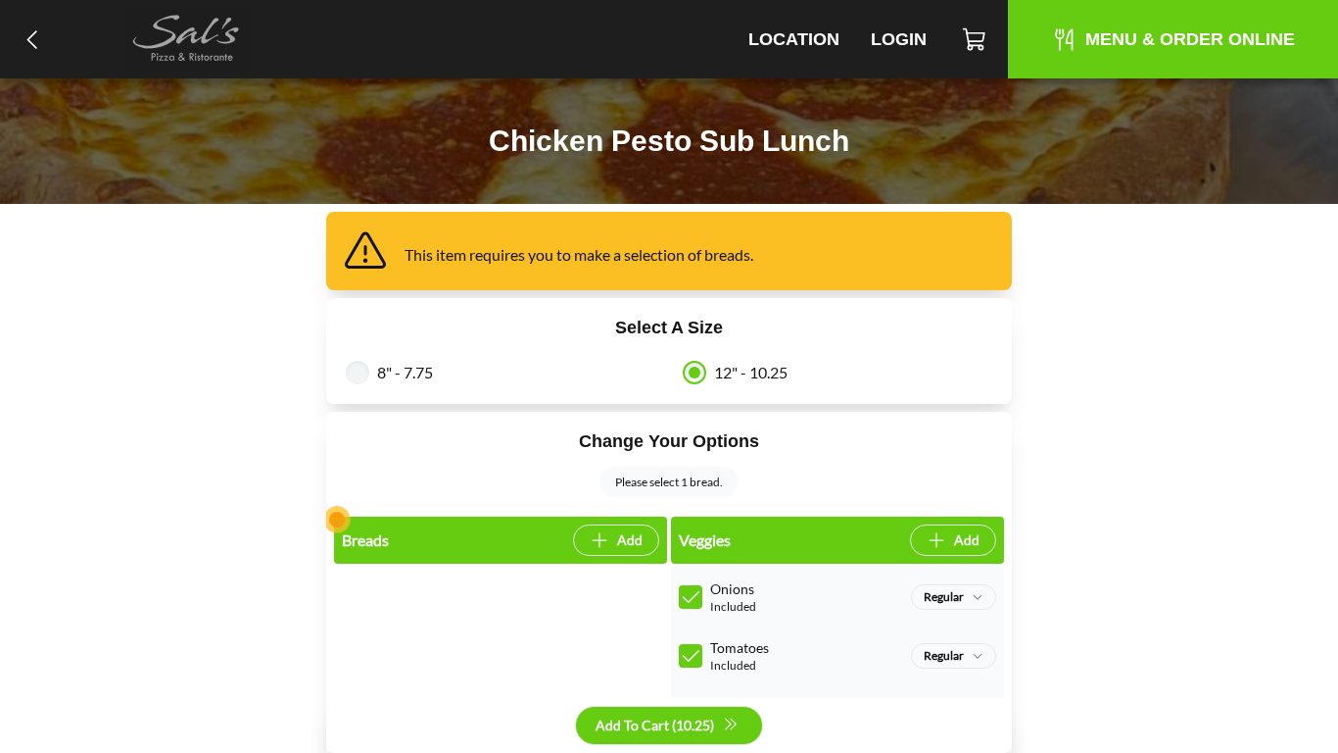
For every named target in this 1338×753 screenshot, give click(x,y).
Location (793, 39)
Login (899, 39)
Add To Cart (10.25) (655, 725)
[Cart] (975, 39)
